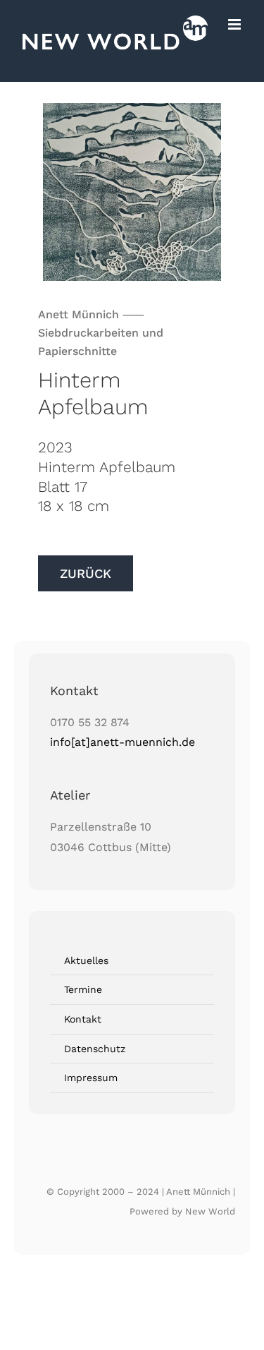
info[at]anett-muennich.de (122, 742)
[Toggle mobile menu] (235, 24)
